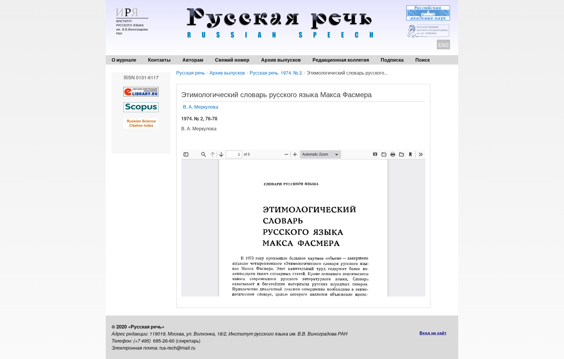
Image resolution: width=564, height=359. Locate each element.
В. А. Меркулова (200, 106)
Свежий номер (232, 59)
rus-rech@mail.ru (177, 347)
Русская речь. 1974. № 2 (276, 72)
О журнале (124, 59)
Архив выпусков (281, 59)
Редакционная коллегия (341, 59)
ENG (443, 44)
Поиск (422, 59)
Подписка (392, 59)
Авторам (192, 59)
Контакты (159, 59)
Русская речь (190, 72)
